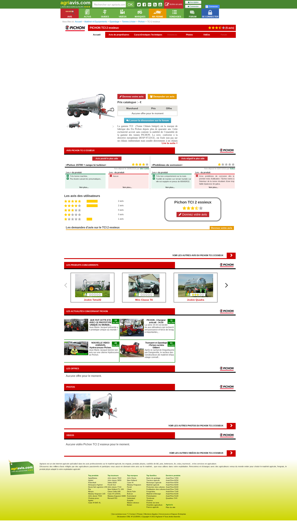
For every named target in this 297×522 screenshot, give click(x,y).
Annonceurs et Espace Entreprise (172, 514)
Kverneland (131, 496)
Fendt (129, 487)
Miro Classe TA (144, 299)
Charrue (149, 500)
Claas (129, 489)
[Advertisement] (150, 65)
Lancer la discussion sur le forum (149, 120)
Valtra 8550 (112, 482)
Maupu (91, 491)
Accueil (96, 35)
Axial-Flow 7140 (172, 491)
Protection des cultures (155, 487)
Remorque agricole (153, 482)
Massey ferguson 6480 (117, 496)
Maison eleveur (133, 503)
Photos (189, 35)
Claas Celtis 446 (114, 491)
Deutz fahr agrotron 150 (97, 487)
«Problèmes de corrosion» (167, 165)
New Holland (132, 480)
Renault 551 (112, 498)
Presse (140, 514)
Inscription (194, 2)
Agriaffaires (92, 478)
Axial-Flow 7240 (172, 489)
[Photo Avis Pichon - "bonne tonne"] (77, 406)
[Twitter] (139, 4)
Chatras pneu (93, 498)
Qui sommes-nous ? (120, 514)
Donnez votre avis (133, 96)
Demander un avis (163, 96)
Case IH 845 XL (94, 503)
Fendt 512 (112, 485)
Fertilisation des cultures (156, 489)
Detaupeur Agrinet (95, 485)
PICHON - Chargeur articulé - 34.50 (156, 321)
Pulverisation (151, 496)
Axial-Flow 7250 (172, 478)
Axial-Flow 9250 (172, 482)
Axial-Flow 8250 (172, 480)
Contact (132, 514)
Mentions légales (151, 514)
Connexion (194, 6)
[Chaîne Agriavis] (160, 4)
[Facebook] (144, 4)
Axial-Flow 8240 (172, 487)
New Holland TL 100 (116, 489)
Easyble (130, 500)
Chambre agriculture (154, 505)
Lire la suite (169, 143)
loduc (232, 169)
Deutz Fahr (131, 491)
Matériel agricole (152, 485)
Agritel (90, 480)
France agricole (152, 507)
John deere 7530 (95, 496)
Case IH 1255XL (114, 494)
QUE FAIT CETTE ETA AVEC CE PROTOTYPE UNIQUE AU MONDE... (100, 322)
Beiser (129, 505)
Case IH (130, 482)
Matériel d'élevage (153, 494)
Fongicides (150, 491)
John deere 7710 (114, 487)
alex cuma (144, 169)
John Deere (131, 478)
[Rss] (155, 4)
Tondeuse (150, 498)
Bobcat (130, 494)
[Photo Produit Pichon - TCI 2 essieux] (104, 406)
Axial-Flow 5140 (172, 496)
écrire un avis (175, 4)
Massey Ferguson (134, 485)
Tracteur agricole (153, 480)
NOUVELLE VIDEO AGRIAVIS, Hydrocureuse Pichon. (100, 345)
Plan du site (170, 507)
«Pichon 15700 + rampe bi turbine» (86, 165)
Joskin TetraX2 (92, 299)
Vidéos (206, 35)
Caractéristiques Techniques (148, 35)
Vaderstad (131, 498)
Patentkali (92, 482)
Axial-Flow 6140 (172, 494)
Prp (89, 489)
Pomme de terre (152, 503)
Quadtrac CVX (171, 498)
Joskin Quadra (195, 299)
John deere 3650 (114, 480)
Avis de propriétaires (119, 35)
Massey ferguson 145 (96, 494)
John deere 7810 (114, 478)
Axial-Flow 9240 (172, 485)
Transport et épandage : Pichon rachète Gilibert (156, 345)
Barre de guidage (153, 478)
